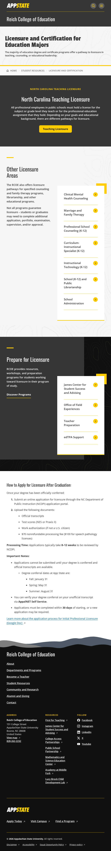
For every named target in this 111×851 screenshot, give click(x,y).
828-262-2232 (14, 741)
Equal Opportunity (52, 844)
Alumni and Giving (18, 696)
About (10, 663)
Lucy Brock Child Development (55, 780)
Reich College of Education (31, 19)
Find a (65, 821)
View (12, 737)
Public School (52, 749)
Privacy (76, 844)
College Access (53, 740)
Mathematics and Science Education (55, 761)
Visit (39, 821)
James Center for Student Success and (56, 729)
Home (13, 70)
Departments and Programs (24, 670)
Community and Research (23, 689)
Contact (11, 702)
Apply (14, 821)
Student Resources (33, 70)
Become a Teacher (18, 676)
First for (55, 720)
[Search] (93, 6)
